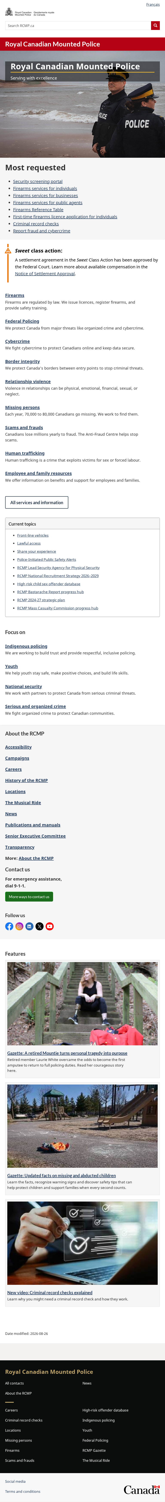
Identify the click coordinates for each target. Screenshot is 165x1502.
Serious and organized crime (35, 706)
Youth (11, 666)
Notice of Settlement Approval (45, 273)
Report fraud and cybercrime (41, 231)
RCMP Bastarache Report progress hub (50, 591)
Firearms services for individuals (45, 188)
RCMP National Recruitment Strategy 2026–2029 (58, 575)
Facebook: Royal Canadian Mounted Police (9, 926)
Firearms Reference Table (38, 209)
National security (23, 686)
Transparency (19, 847)
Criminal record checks (36, 224)
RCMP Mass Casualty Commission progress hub (57, 608)
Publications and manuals (32, 825)
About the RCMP (18, 1393)
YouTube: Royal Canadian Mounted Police (50, 926)
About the (36, 858)
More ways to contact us (29, 896)
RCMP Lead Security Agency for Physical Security (58, 567)
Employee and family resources (38, 473)
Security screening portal (38, 181)
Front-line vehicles (33, 535)
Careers (13, 769)
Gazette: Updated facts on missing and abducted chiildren (61, 1175)
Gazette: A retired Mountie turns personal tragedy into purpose (67, 1053)
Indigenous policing (26, 646)
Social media (15, 1481)
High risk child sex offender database (48, 583)
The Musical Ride (23, 802)
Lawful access (29, 543)
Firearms (14, 295)
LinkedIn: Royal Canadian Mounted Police (29, 926)
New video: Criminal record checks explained (49, 1292)
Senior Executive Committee (35, 836)
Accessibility (18, 747)
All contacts (14, 1383)
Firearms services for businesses (45, 195)
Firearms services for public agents (47, 202)
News (11, 814)
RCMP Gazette (94, 1450)
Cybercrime (17, 341)
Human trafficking (25, 453)
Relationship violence (28, 381)
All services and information (36, 502)
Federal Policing (22, 321)
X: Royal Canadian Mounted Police (39, 926)
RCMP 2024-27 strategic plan (41, 599)
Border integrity (22, 361)
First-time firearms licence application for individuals (65, 217)
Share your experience (36, 551)
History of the (26, 780)
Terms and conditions (22, 1491)
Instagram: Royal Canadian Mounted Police (19, 926)
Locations (15, 791)
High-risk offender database (105, 1410)
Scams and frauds (24, 427)
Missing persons (22, 407)
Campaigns (17, 758)
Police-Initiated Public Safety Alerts (46, 559)
